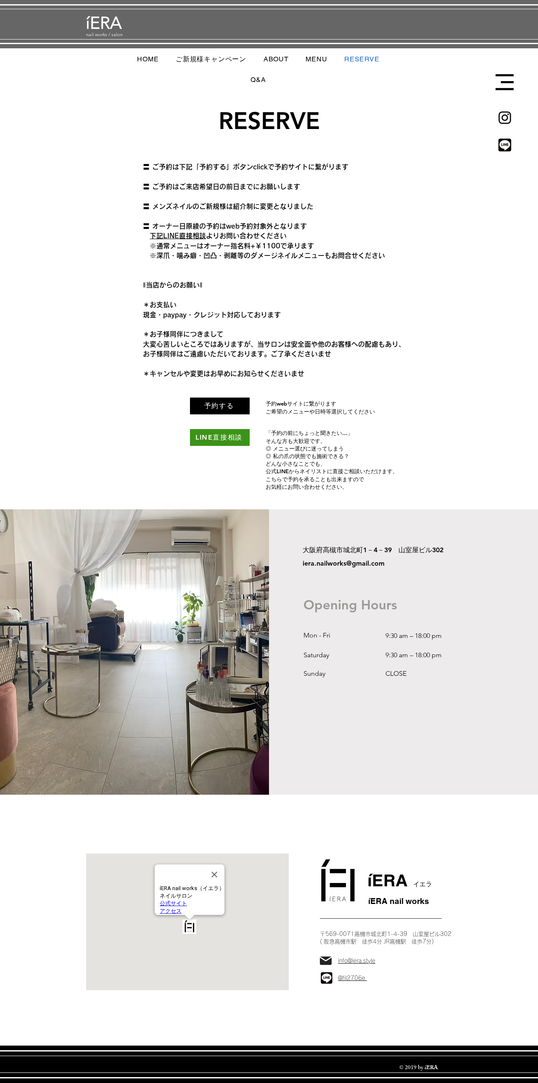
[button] (505, 82)
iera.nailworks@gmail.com (344, 563)
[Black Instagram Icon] (504, 117)
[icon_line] (504, 145)
